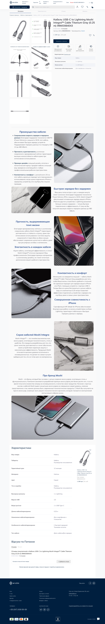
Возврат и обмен (43, 600)
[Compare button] (93, 35)
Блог (67, 2)
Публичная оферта (44, 596)
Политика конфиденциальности (47, 598)
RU (92, 2)
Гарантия (35, 2)
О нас (11, 593)
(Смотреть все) (67, 54)
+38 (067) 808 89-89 (18, 609)
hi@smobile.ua (72, 593)
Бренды (12, 598)
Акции (72, 2)
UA (89, 2)
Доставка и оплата (44, 593)
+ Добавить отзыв (63, 561)
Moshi (83, 31)
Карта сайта (13, 596)
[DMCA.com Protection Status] (57, 619)
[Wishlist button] (90, 35)
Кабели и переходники (26, 15)
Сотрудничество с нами (16, 600)
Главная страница (14, 15)
